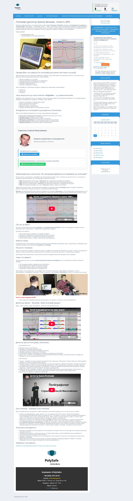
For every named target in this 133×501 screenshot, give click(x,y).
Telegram (114, 9)
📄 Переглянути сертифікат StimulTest (33, 164)
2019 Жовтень (99, 153)
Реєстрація (104, 23)
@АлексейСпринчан (55, 478)
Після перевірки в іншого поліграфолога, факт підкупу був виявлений (102, 59)
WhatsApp (97, 9)
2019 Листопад (99, 155)
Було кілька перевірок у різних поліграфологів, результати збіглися (103, 46)
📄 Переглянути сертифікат (30, 154)
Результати (96, 66)
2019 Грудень (99, 157)
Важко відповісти (100, 62)
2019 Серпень (99, 150)
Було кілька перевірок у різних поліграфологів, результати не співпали (104, 50)
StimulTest (41, 36)
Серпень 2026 (105, 119)
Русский (48, 488)
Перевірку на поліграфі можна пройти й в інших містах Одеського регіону (36, 446)
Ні (96, 44)
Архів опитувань (105, 66)
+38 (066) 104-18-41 (100, 6)
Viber (105, 9)
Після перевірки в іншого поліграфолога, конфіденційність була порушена (104, 54)
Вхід (109, 23)
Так (97, 42)
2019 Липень (98, 148)
